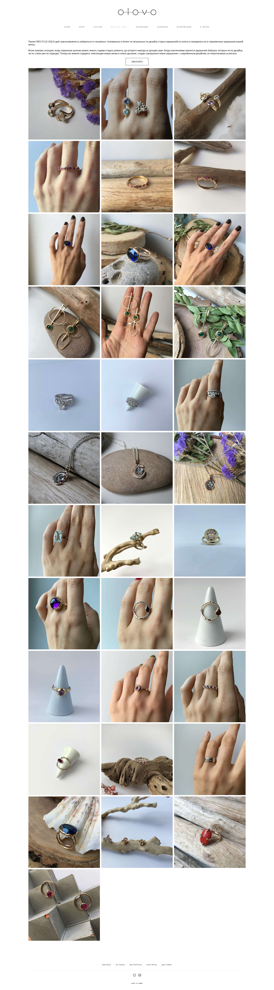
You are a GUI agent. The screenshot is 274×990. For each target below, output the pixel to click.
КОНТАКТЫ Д (155, 965)
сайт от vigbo (137, 983)
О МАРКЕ (204, 27)
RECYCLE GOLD (119, 27)
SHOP (82, 27)
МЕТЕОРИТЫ (136, 965)
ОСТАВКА (167, 965)
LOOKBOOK (162, 27)
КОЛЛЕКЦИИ (142, 27)
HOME (67, 27)
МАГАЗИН (106, 965)
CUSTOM (97, 27)
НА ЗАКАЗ (120, 965)
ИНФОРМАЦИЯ (184, 27)
